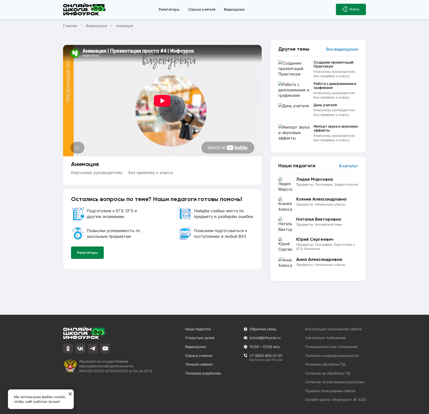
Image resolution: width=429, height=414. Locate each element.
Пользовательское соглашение (331, 347)
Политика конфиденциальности (331, 355)
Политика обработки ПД (325, 364)
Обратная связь (263, 329)
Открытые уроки (199, 338)
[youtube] (105, 348)
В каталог (348, 165)
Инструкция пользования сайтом (333, 329)
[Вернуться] (7, 207)
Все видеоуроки (342, 49)
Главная (70, 26)
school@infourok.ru (265, 338)
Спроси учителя (201, 9)
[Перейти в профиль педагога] (318, 184)
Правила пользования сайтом (330, 391)
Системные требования (325, 338)
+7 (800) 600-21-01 (266, 355)
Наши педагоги (198, 329)
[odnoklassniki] (68, 348)
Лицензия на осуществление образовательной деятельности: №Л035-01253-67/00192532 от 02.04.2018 (115, 366)
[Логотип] (85, 9)
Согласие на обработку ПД (328, 373)
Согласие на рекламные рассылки (334, 382)
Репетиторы (169, 9)
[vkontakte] (80, 348)
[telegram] (93, 348)
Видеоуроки (234, 9)
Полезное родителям (203, 373)
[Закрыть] (70, 394)
